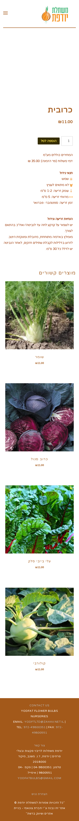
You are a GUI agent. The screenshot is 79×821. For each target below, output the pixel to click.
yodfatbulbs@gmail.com (39, 778)
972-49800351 (35, 727)
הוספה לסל (48, 141)
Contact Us (39, 705)
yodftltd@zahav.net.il (44, 722)
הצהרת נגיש (39, 794)
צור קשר (39, 745)
